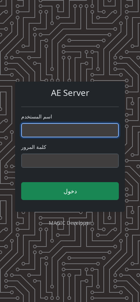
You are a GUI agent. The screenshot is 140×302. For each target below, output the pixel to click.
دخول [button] (70, 191)
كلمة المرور (33, 146)
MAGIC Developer (70, 222)
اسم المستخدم (36, 116)
